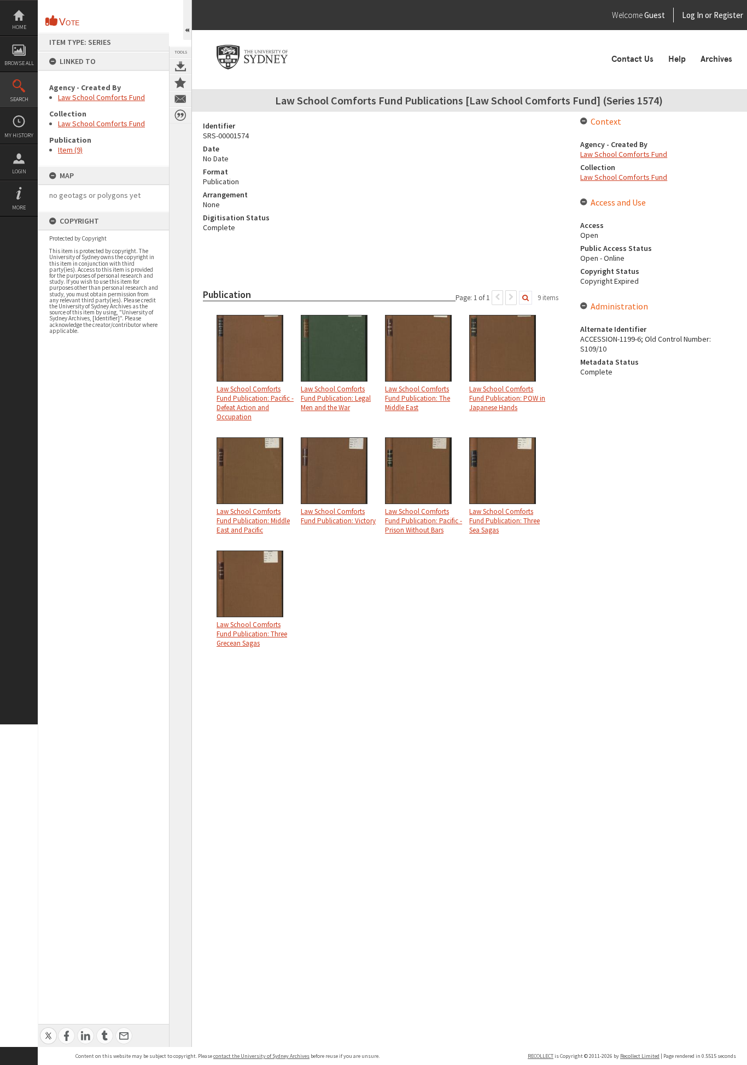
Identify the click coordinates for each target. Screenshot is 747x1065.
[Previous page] (497, 297)
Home (19, 27)
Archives (716, 59)
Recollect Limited (640, 1056)
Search (19, 99)
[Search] (525, 298)
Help (677, 59)
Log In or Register (692, 15)
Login (19, 171)
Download (180, 66)
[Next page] (511, 297)
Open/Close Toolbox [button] (187, 20)
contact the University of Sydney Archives (261, 1056)
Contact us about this (180, 99)
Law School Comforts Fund (101, 97)
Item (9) (70, 150)
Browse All (19, 63)
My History (18, 135)
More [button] (19, 207)
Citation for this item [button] (180, 115)
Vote (63, 21)
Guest (654, 15)
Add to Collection (180, 82)
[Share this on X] (48, 1029)
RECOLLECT (540, 1056)
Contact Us (632, 59)
